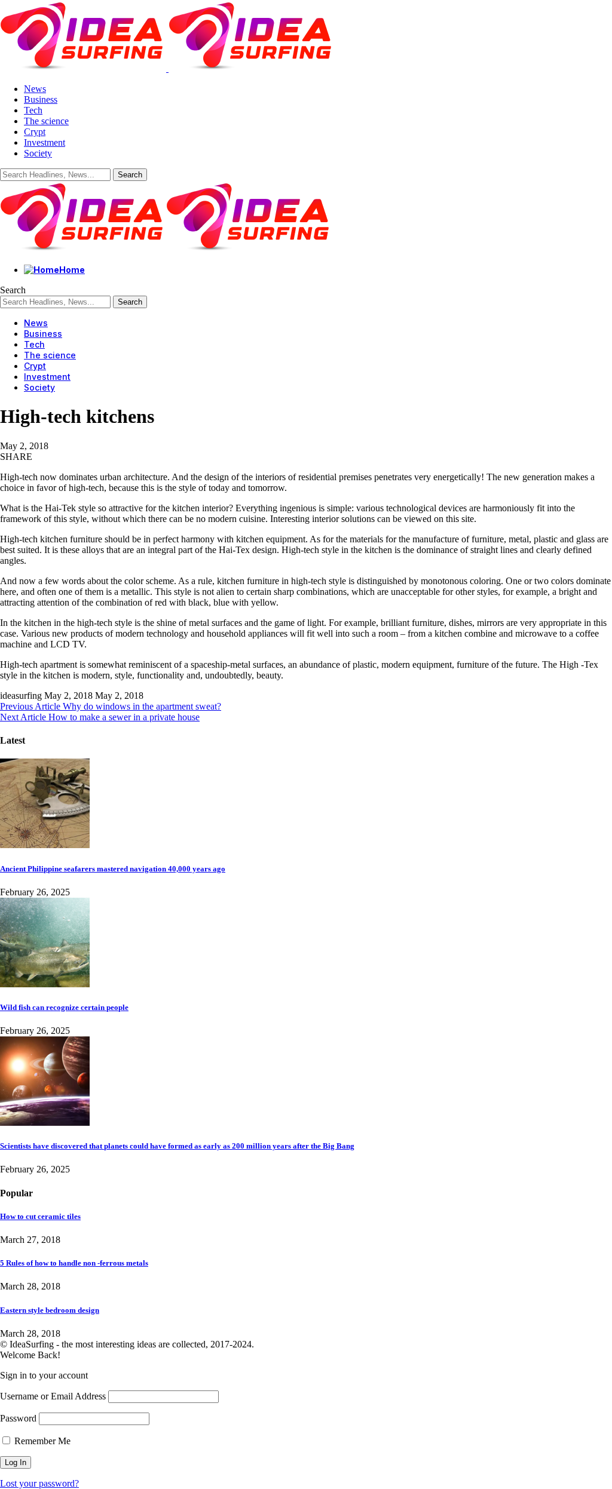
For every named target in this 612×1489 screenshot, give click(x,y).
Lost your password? (39, 1483)
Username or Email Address (53, 1396)
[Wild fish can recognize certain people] (45, 984)
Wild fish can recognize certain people (64, 1007)
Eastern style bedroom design (49, 1310)
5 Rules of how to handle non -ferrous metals (74, 1262)
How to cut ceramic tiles (40, 1216)
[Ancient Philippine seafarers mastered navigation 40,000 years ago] (45, 845)
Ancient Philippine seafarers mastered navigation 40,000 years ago (112, 868)
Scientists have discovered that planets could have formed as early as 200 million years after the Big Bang (177, 1145)
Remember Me (41, 1441)
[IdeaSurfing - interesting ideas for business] (166, 249)
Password (18, 1418)
